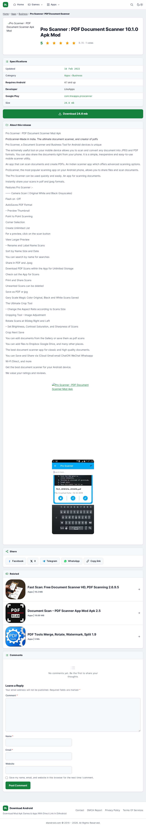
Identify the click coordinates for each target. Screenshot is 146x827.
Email (9, 750)
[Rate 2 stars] (54, 43)
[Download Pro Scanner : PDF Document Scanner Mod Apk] (73, 497)
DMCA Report (94, 810)
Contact (79, 810)
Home (20, 4)
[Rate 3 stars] (61, 43)
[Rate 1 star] (48, 43)
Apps (53, 4)
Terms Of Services (133, 810)
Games (36, 4)
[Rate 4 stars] (67, 43)
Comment (12, 695)
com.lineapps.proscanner (78, 96)
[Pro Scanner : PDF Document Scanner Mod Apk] (73, 420)
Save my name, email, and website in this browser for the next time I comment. (51, 777)
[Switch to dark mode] (140, 4)
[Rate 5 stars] (74, 43)
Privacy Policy (112, 810)
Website (10, 763)
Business (23, 13)
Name (9, 736)
